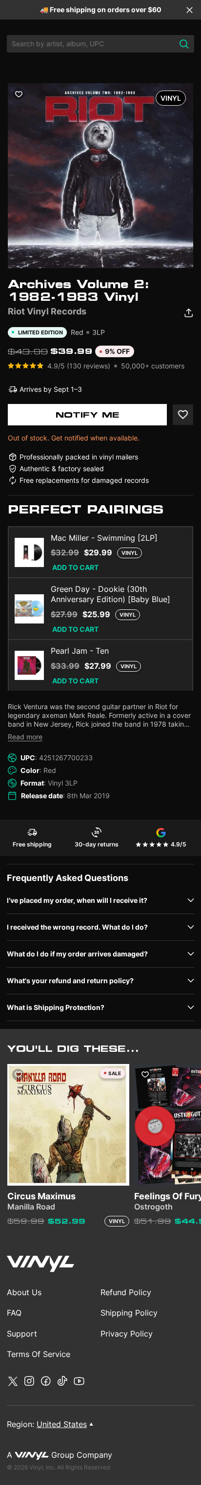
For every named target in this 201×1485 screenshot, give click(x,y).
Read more (25, 737)
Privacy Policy (126, 1333)
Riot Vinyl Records (47, 311)
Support (22, 1333)
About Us (24, 1292)
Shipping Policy (129, 1313)
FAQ (14, 1313)
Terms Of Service (38, 1354)
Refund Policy (125, 1292)
